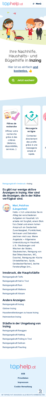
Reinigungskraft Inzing (13, 304)
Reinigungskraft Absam (14, 293)
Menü (38, 4)
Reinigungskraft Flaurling (14, 347)
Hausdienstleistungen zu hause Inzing (20, 312)
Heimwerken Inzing (12, 316)
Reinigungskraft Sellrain (14, 343)
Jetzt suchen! (25, 80)
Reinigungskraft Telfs (13, 277)
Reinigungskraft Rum (12, 285)
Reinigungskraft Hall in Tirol (16, 281)
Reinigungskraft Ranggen (15, 330)
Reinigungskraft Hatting (14, 334)
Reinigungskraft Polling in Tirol (17, 339)
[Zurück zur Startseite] (13, 4)
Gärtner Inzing (9, 308)
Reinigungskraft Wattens (14, 289)
